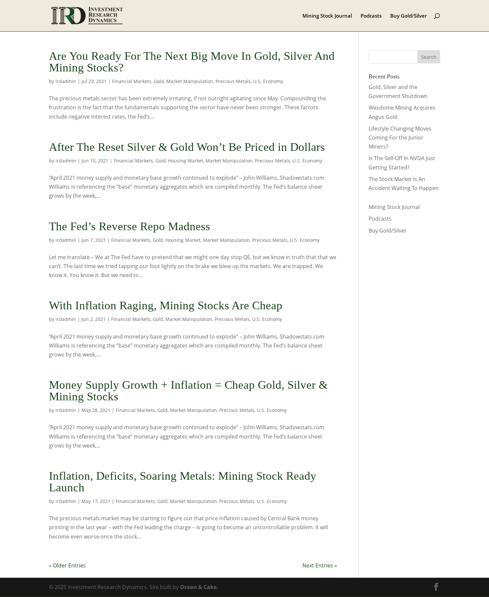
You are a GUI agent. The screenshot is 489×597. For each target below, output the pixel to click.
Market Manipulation (189, 81)
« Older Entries (67, 565)
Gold (159, 81)
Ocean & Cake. (199, 587)
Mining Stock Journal (327, 16)
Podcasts (371, 16)
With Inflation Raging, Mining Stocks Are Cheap (165, 305)
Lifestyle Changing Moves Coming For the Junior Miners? (400, 137)
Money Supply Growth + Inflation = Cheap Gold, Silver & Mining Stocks (188, 390)
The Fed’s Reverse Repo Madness (129, 226)
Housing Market (185, 160)
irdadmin (66, 81)
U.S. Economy (268, 81)
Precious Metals (233, 81)
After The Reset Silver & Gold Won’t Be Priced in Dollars (187, 147)
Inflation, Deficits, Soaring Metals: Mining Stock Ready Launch (182, 481)
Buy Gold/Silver (408, 16)
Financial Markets (131, 81)
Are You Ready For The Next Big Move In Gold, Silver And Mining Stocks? (192, 62)
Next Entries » (319, 565)
